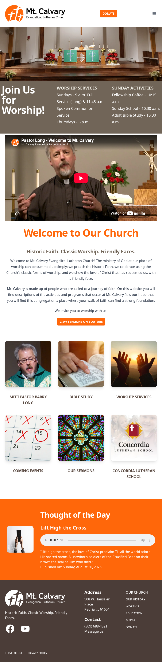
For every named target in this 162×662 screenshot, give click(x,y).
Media (130, 620)
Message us (93, 631)
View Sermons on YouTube (81, 322)
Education (134, 613)
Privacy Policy (37, 653)
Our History (135, 599)
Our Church (137, 592)
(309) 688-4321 (95, 626)
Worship (132, 606)
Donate (109, 13)
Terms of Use (14, 653)
